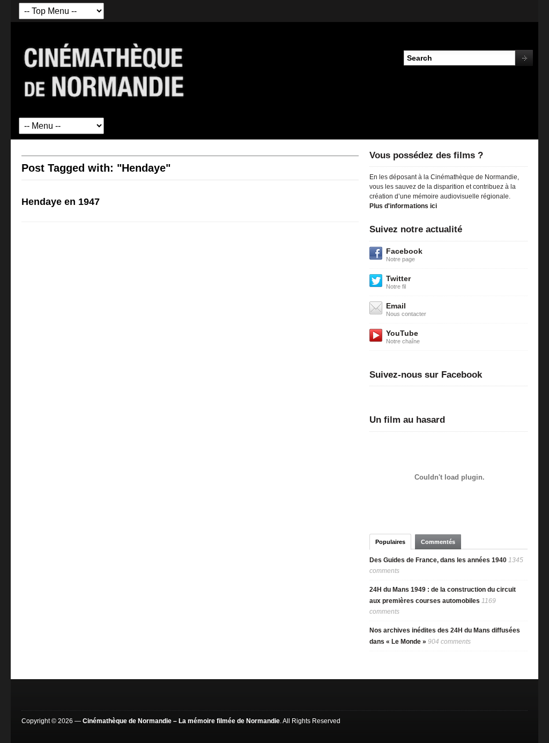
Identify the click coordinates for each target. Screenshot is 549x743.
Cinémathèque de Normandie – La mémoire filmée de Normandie (181, 721)
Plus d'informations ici (403, 206)
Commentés (438, 542)
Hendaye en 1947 (60, 201)
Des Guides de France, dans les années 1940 (438, 560)
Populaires (390, 542)
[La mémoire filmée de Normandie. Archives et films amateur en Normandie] (104, 69)
